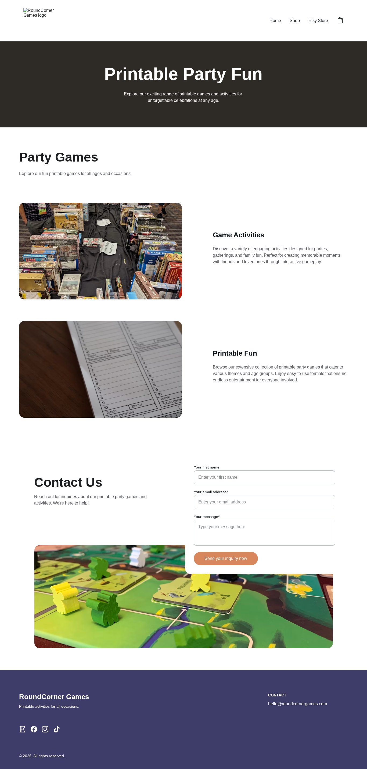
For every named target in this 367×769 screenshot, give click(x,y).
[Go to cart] (340, 21)
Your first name (207, 467)
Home (275, 20)
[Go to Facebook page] (34, 729)
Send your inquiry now (225, 558)
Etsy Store (318, 20)
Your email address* (211, 492)
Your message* (207, 516)
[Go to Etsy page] (22, 729)
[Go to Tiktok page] (56, 729)
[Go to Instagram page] (45, 729)
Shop (295, 20)
